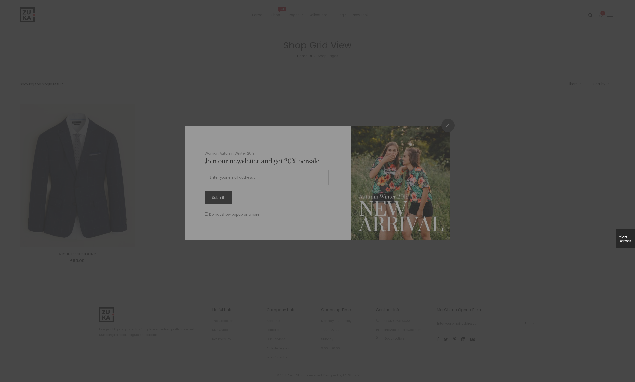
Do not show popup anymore (234, 214)
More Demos (625, 238)
